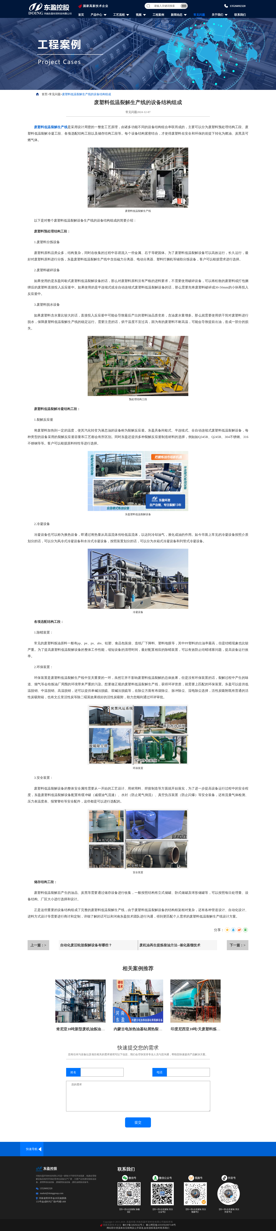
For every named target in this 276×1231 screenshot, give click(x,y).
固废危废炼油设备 (194, 1149)
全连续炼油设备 (55, 1149)
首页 (81, 14)
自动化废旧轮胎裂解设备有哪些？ (86, 945)
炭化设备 (218, 1149)
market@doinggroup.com (51, 1193)
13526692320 (238, 5)
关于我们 (217, 14)
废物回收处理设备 (241, 1149)
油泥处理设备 (148, 1149)
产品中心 (96, 14)
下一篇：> (238, 945)
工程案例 (158, 14)
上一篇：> (38, 945)
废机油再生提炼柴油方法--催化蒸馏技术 (169, 945)
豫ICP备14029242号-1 (133, 1225)
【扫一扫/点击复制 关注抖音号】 (228, 1210)
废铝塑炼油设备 (125, 1149)
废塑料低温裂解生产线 (51, 127)
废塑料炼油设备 (101, 1149)
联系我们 (240, 14)
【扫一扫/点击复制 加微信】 (129, 1210)
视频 (139, 14)
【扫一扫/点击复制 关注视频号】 (195, 1210)
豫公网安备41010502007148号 (161, 1225)
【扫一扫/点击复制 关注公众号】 (162, 1210)
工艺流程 (119, 14)
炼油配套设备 (264, 1149)
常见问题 (199, 14)
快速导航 (32, 1149)
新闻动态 (176, 14)
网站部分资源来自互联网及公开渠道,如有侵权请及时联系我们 (138, 1228)
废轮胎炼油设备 (78, 1149)
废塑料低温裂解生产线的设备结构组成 (86, 94)
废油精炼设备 (171, 1149)
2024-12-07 (144, 112)
